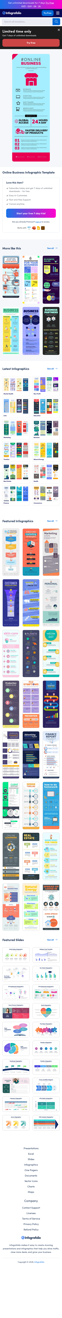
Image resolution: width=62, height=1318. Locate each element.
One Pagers (31, 1170)
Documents (31, 1175)
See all (50, 248)
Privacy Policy (31, 1224)
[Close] (59, 30)
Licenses (31, 1213)
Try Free (47, 12)
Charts (31, 1186)
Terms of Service (31, 1218)
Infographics (31, 1164)
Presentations (31, 1148)
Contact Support (31, 1207)
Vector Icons (31, 1181)
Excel (31, 1153)
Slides (31, 1159)
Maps (31, 1191)
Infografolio (39, 1261)
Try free (31, 42)
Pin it (11, 57)
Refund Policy (31, 1229)
